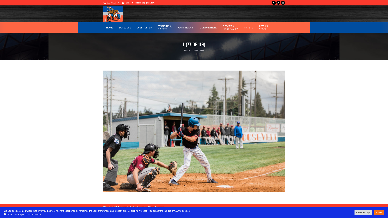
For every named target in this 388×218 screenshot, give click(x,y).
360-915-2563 (113, 2)
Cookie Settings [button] (363, 212)
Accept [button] (379, 212)
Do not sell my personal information (24, 214)
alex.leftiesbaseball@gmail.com (140, 2)
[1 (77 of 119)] (194, 131)
